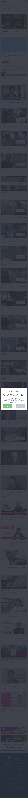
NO (20, 406)
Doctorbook (21, 400)
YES (7, 406)
